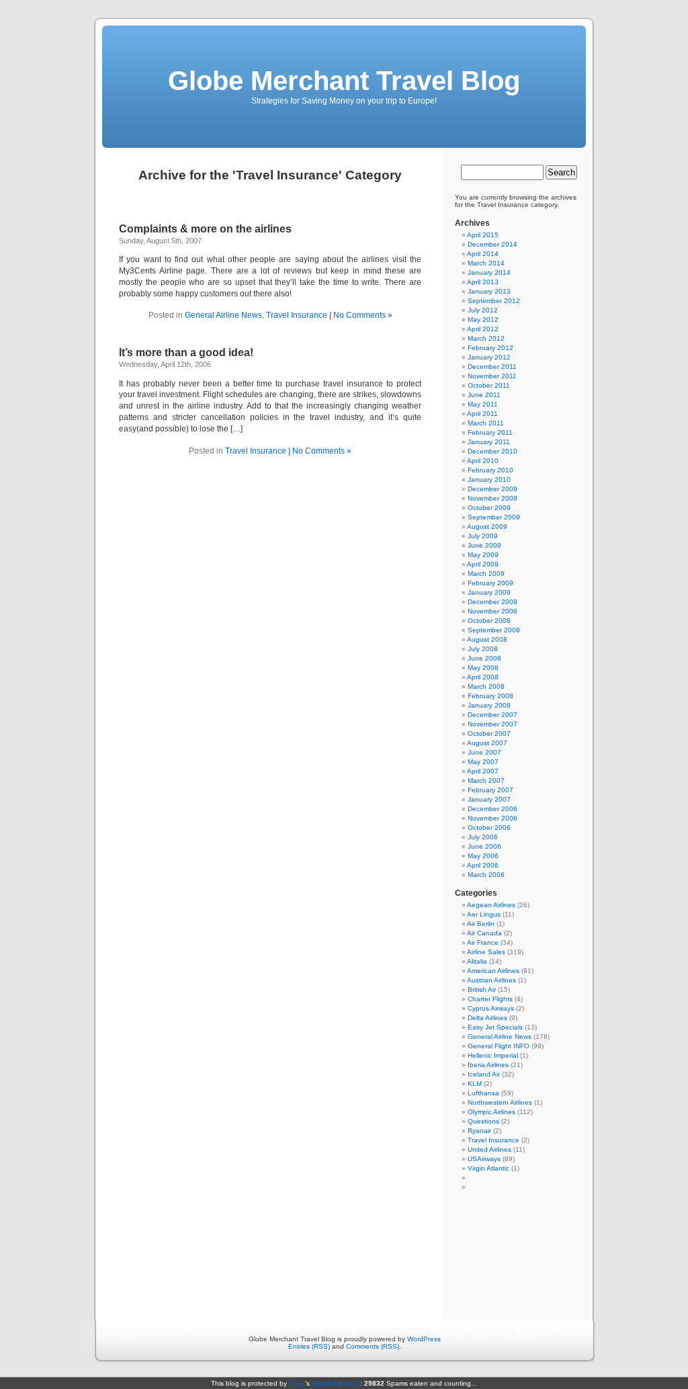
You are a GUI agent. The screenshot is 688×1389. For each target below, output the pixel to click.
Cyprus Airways (491, 1008)
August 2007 (487, 743)
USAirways (484, 1159)
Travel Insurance (296, 315)
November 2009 (492, 498)
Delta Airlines (487, 1017)
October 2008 (489, 620)
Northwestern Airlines (500, 1102)
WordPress (424, 1339)
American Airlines (493, 970)
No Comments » (362, 315)
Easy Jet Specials (495, 1027)
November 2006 (492, 818)
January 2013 (489, 291)
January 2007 (489, 799)
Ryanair (479, 1130)
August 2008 (487, 639)
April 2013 (483, 282)
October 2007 (489, 733)
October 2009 (489, 507)
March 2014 (486, 263)
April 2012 (483, 329)
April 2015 (483, 235)
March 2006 (486, 874)
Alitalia (477, 961)
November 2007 (492, 724)
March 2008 (486, 686)
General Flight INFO (498, 1046)
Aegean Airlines (491, 905)
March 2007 (486, 780)
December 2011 (492, 366)
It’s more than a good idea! (186, 352)
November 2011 (492, 376)
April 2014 (483, 253)
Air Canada (484, 933)
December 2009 (492, 489)
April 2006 (483, 865)
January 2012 (489, 357)
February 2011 (490, 432)
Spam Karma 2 (336, 1383)
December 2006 (492, 808)
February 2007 (490, 790)
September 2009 (494, 517)
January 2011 (489, 442)
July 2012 (483, 310)
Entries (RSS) (309, 1346)
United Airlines (489, 1149)
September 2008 (494, 630)
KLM (475, 1083)
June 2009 (484, 545)
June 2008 (484, 658)
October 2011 (489, 385)
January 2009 (489, 592)
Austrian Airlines (491, 980)
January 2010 (489, 479)
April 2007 (483, 771)
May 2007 (483, 761)
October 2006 (489, 827)
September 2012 (494, 300)
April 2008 (483, 677)
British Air (482, 989)
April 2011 (482, 413)
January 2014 (489, 272)
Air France (483, 942)
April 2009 (483, 564)
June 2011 (484, 394)
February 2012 (490, 347)
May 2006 (483, 855)
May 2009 (483, 554)
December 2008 (492, 601)
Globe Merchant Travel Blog (344, 80)
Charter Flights (490, 999)
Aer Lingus (484, 914)
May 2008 (483, 667)
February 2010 (490, 470)
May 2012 (483, 319)
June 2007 (484, 752)
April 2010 (483, 460)
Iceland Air (484, 1074)
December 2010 (492, 451)
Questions (483, 1121)
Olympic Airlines (491, 1112)
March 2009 (486, 573)
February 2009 (490, 583)
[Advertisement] (344, 1251)
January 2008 (489, 705)
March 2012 (486, 338)
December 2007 (492, 714)
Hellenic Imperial (493, 1055)
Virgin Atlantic (488, 1168)
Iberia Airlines (488, 1064)
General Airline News (223, 315)
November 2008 (492, 611)
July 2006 (483, 837)
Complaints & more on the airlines (205, 229)
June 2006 (484, 846)
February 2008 (490, 696)
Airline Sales (486, 952)
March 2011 (486, 423)
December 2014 (492, 244)
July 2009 (483, 536)
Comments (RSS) (372, 1346)
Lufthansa (483, 1093)
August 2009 (487, 526)
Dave (297, 1383)
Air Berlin (480, 923)
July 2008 (483, 649)
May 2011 (483, 404)
